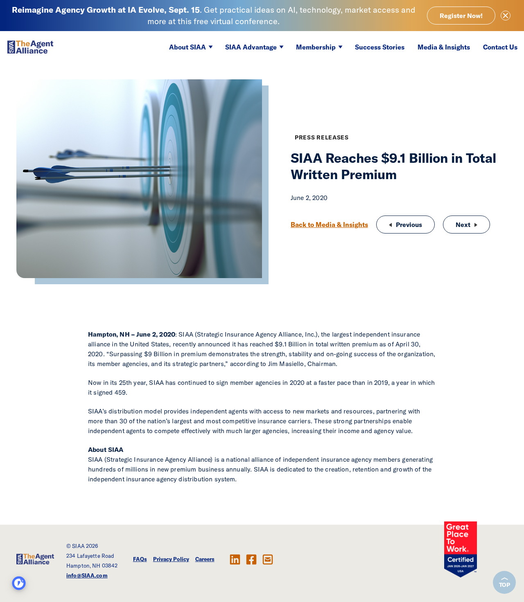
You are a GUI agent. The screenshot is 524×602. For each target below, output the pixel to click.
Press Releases (322, 137)
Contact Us (500, 47)
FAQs (140, 559)
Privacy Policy (171, 559)
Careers (205, 559)
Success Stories (379, 47)
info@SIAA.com (87, 575)
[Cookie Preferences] (19, 583)
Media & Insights (444, 47)
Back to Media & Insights (329, 224)
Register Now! (461, 15)
